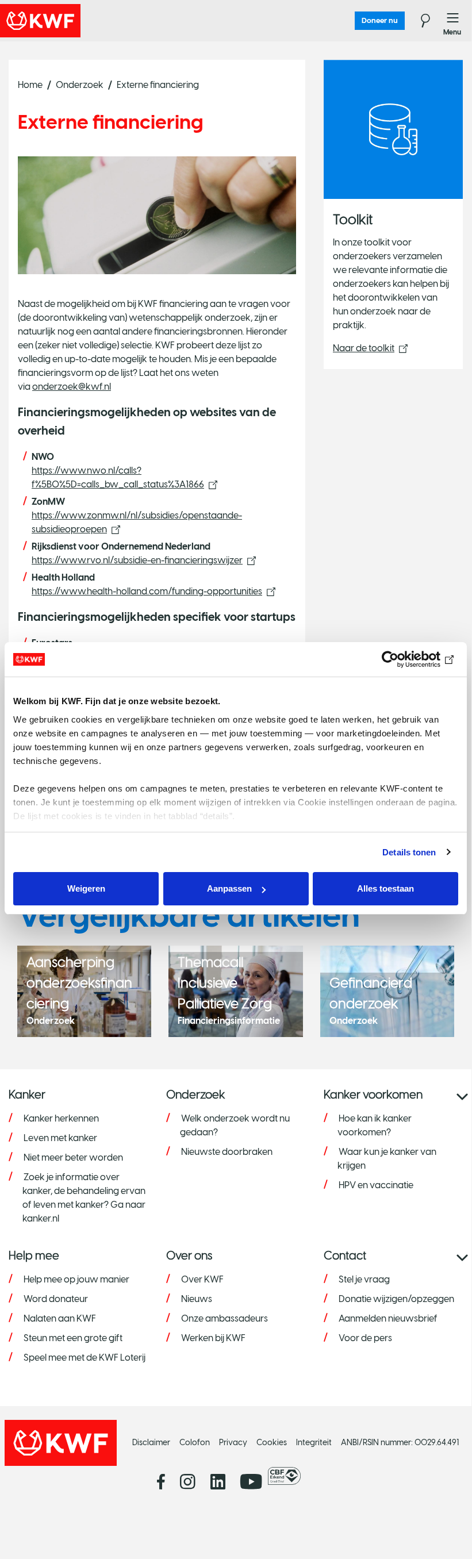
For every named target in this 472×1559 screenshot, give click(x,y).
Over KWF (202, 1279)
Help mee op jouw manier (76, 1279)
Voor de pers (365, 1338)
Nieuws (196, 1298)
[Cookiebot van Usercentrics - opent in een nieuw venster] (408, 659)
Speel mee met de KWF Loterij (84, 1357)
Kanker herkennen (61, 1118)
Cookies (271, 1442)
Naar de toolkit (363, 348)
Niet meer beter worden (73, 1157)
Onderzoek (79, 84)
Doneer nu (380, 20)
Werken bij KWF (213, 1338)
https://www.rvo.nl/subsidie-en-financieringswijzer (137, 560)
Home (30, 84)
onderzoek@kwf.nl (71, 386)
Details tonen (409, 852)
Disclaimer (151, 1442)
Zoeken (418, 21)
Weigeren (86, 888)
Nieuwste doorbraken (227, 1151)
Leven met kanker (60, 1137)
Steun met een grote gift (73, 1338)
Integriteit (314, 1442)
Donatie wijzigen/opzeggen (396, 1298)
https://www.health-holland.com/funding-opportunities (147, 591)
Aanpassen (229, 888)
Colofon (194, 1442)
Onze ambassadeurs (224, 1318)
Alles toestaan (385, 888)
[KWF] (72, 20)
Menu (453, 20)
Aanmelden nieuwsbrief (388, 1318)
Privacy (233, 1442)
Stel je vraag (364, 1279)
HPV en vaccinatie (376, 1185)
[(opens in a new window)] (287, 1476)
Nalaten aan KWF (60, 1318)
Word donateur (56, 1298)
